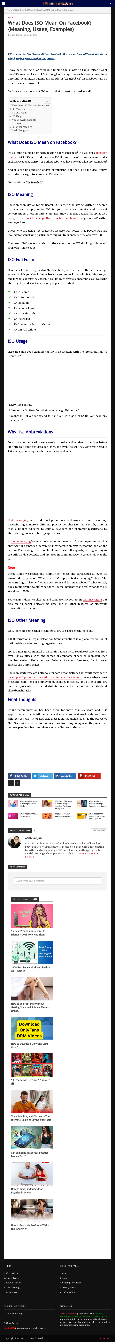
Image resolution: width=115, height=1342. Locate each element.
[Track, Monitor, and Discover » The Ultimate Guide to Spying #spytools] (32, 1101)
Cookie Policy (68, 1292)
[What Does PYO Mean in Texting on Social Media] (13, 803)
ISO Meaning (19, 109)
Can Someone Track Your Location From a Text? (30, 1154)
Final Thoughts (19, 130)
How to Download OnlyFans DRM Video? (29, 1045)
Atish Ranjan (16, 35)
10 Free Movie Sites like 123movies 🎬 (30, 1082)
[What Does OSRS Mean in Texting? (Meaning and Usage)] (82, 803)
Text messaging (18, 520)
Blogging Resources (71, 1282)
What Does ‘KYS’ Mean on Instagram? (29, 815)
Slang (11, 17)
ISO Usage (17, 116)
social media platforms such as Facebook (51, 218)
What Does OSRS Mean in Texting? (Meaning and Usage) (97, 803)
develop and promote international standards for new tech (45, 677)
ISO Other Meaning (22, 127)
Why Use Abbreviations (24, 120)
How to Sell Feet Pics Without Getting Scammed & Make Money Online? (30, 1007)
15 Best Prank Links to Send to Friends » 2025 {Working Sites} (28, 933)
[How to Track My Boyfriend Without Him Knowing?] (32, 1210)
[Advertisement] (57, 46)
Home (9, 10)
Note (19, 123)
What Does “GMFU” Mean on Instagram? (63, 815)
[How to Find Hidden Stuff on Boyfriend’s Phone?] (32, 1174)
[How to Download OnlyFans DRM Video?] (32, 1028)
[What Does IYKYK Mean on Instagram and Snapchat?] (82, 815)
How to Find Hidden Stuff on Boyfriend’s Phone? (27, 1191)
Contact (65, 1278)
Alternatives (12, 1273)
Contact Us (9, 1328)
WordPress (11, 1292)
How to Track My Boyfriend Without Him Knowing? (31, 1227)
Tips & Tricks (12, 1278)
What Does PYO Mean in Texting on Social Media (28, 803)
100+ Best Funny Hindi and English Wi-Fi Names (30, 969)
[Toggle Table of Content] (46, 101)
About (64, 1273)
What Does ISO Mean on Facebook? (30, 105)
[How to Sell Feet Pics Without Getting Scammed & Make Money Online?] (32, 988)
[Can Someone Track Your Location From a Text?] (32, 1137)
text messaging (21, 541)
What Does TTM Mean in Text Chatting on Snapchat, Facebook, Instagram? (63, 805)
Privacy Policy (69, 1287)
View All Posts (99, 830)
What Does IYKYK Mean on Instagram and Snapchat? (97, 816)
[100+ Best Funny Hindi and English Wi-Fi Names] (32, 952)
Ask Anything (12, 1287)
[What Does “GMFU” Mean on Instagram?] (47, 815)
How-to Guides (13, 1282)
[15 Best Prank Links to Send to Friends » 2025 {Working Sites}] (32, 916)
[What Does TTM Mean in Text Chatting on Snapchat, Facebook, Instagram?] (47, 803)
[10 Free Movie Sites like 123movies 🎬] (32, 1065)
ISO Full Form (19, 112)
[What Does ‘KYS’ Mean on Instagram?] (13, 815)
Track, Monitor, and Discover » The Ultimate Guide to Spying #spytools (31, 1118)
